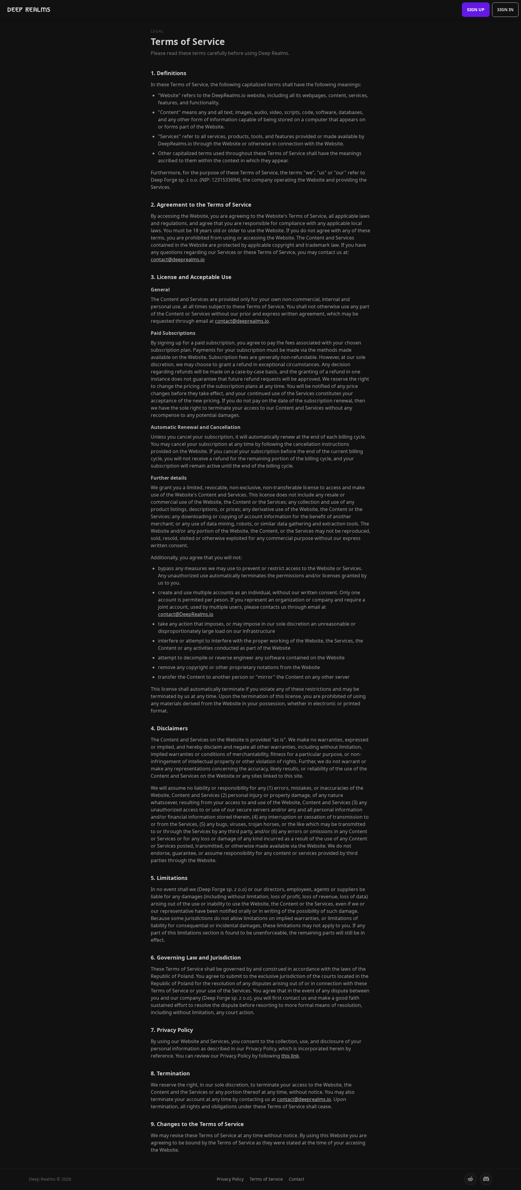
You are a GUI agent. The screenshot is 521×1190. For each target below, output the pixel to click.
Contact (296, 1179)
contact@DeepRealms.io (185, 614)
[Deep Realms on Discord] (486, 1179)
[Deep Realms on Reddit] (470, 1179)
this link (290, 1055)
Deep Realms (28, 10)
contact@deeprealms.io (178, 259)
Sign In (505, 9)
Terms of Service (266, 1179)
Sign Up (476, 9)
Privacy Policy (230, 1179)
